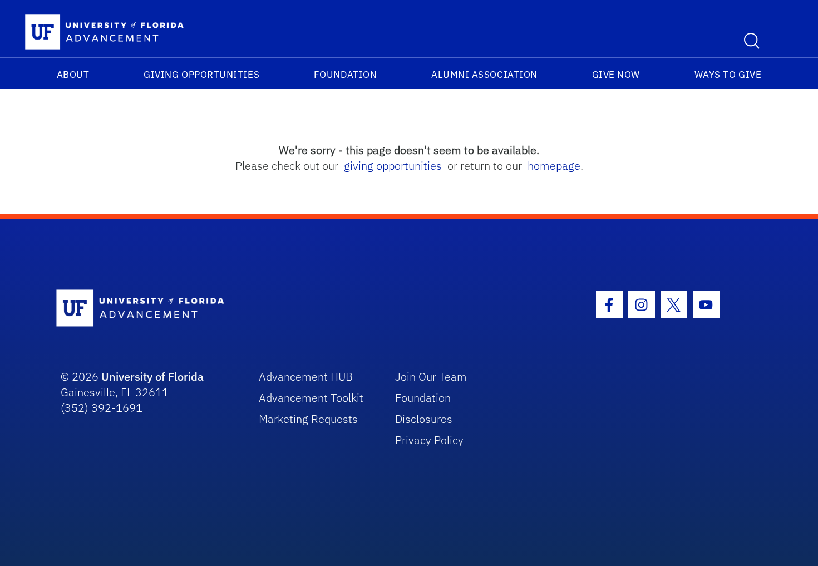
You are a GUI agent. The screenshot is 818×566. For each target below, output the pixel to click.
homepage (554, 165)
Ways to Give (727, 74)
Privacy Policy (429, 439)
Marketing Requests (308, 418)
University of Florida (152, 376)
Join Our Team (431, 376)
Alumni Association (484, 74)
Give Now (616, 74)
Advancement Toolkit (311, 397)
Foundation (345, 74)
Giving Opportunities (201, 74)
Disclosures (423, 418)
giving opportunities (393, 165)
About (73, 74)
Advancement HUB (306, 376)
